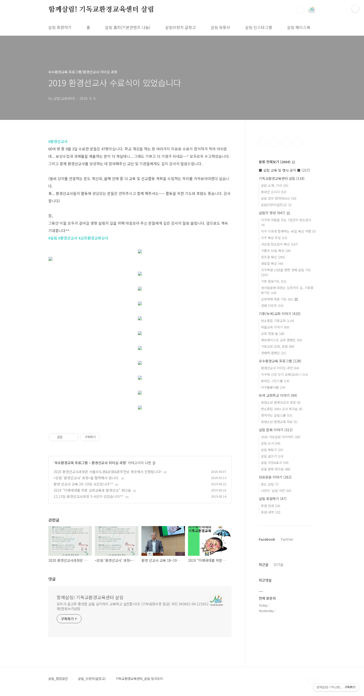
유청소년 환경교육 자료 (279, 421)
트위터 (286, 142)
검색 (300, 10)
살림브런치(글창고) (276, 204)
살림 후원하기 (60, 27)
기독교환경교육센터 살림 (282, 178)
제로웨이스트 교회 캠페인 (281, 340)
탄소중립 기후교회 (277, 320)
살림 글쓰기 (272, 456)
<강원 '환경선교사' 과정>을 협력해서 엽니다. (86, 477)
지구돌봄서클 (273, 387)
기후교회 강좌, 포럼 (277, 346)
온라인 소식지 (273, 191)
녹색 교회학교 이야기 (278, 395)
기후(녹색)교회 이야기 (280, 313)
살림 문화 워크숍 (275, 469)
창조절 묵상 (273, 257)
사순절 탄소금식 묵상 (279, 244)
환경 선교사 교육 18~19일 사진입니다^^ (83, 484)
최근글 (263, 564)
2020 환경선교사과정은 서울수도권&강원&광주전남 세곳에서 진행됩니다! (107, 471)
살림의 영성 (272, 212)
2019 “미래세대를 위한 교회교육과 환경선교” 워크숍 (92, 490)
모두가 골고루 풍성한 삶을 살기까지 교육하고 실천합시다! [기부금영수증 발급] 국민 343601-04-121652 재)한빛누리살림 (132, 606)
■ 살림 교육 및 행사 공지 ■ (284, 170)
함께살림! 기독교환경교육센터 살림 (101, 9)
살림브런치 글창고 (180, 27)
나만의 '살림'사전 (276, 490)
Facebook (267, 539)
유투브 (297, 142)
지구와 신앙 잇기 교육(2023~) (284, 374)
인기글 (278, 564)
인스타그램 (274, 142)
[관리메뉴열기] (355, 8)
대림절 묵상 (272, 263)
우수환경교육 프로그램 (71, 462)
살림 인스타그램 (258, 27)
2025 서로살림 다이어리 (280, 436)
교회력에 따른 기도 (277, 299)
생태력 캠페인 (273, 352)
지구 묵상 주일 (274, 237)
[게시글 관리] (73, 437)
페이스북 (263, 142)
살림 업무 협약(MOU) (278, 198)
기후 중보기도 (273, 281)
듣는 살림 (270, 484)
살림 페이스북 (298, 27)
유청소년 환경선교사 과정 (280, 402)
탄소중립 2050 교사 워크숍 (281, 408)
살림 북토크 (272, 449)
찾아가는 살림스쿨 (276, 415)
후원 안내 (270, 505)
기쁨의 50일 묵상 (276, 250)
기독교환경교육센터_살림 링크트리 (139, 679)
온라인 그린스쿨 (275, 380)
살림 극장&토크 (274, 462)
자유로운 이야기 (275, 477)
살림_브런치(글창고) (91, 679)
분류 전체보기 (274, 161)
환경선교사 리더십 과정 (109, 462)
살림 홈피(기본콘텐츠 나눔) (127, 27)
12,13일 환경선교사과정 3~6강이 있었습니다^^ (88, 496)
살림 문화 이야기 (276, 429)
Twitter (286, 539)
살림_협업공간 (58, 679)
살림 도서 (270, 443)
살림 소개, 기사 (274, 185)
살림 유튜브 (220, 27)
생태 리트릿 (272, 305)
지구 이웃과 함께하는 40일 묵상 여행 (288, 231)
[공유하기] (67, 437)
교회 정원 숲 (272, 333)
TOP (312, 681)
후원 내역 (270, 512)
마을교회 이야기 (275, 327)
